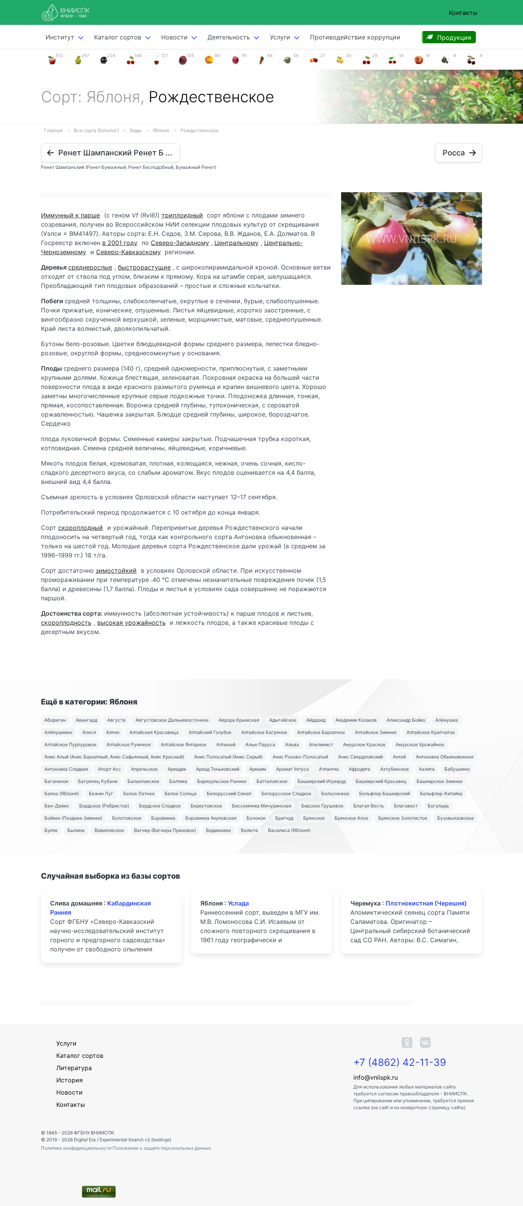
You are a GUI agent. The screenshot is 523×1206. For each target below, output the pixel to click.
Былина (76, 830)
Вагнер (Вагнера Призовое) (165, 830)
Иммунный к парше (70, 215)
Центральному (236, 243)
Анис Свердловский (360, 757)
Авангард (86, 720)
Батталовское (272, 781)
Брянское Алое (351, 818)
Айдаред (315, 720)
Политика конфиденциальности (77, 1148)
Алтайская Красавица (154, 732)
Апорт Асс (109, 769)
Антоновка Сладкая (66, 769)
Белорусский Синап (229, 793)
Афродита (359, 769)
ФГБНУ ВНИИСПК (94, 1133)
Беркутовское (206, 806)
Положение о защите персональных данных (162, 1148)
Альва (292, 744)
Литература (74, 1068)
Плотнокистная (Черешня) (426, 903)
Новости (174, 37)
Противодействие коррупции (355, 37)
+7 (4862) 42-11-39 (399, 1062)
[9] (445, 59)
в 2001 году (119, 243)
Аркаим (257, 769)
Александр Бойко (406, 720)
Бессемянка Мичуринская (261, 806)
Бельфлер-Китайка (441, 793)
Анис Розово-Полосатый (300, 757)
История (69, 1080)
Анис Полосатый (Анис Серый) (228, 757)
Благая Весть (368, 806)
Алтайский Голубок (210, 732)
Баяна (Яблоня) (61, 793)
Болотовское (126, 818)
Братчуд (284, 818)
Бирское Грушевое (322, 806)
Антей (399, 757)
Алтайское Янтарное (183, 744)
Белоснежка (335, 793)
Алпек (112, 732)
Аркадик (177, 769)
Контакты (463, 12)
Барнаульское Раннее (222, 781)
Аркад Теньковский (217, 769)
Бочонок (256, 818)
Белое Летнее (139, 793)
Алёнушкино (58, 732)
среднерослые (90, 267)
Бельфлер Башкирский (384, 793)
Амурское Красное (364, 744)
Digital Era (85, 1139)
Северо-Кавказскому (128, 252)
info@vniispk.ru (375, 1077)
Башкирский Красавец (381, 781)
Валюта (249, 830)
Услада (238, 903)
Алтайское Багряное (264, 732)
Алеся (89, 732)
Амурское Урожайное (420, 744)
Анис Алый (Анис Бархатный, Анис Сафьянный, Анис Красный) (114, 757)
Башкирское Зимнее (440, 781)
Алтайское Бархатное (321, 732)
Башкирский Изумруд (321, 781)
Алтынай (225, 744)
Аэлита (427, 769)
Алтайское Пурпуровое (70, 744)
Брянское (314, 818)
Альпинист (321, 744)
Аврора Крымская (239, 720)
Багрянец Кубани (98, 781)
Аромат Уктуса (292, 769)
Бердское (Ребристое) (104, 806)
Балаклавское (143, 781)
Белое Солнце (181, 793)
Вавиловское (109, 830)
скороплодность (66, 622)
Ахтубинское (394, 769)
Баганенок (56, 781)
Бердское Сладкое (160, 806)
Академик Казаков (356, 720)
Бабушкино (457, 769)
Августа (116, 720)
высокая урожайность (131, 622)
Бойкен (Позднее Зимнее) (73, 818)
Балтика (178, 781)
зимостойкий (116, 570)
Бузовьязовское (455, 818)
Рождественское (199, 130)
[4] (471, 59)
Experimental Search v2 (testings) (135, 1139)
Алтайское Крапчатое (431, 732)
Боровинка (163, 818)
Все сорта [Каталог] (96, 130)
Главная (53, 130)
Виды (136, 130)
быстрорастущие (144, 267)
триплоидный (182, 215)
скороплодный (80, 527)
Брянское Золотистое (402, 818)
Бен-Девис (56, 806)
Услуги (280, 37)
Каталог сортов (79, 1055)
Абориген (55, 720)
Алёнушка (446, 720)
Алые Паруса (260, 744)
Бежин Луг (101, 793)
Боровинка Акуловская (211, 818)
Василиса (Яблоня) (289, 830)
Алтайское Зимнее (376, 732)
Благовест (406, 806)
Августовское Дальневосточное (172, 720)
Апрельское (144, 769)
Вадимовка (218, 830)
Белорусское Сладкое (286, 793)
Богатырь (438, 806)
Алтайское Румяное (128, 744)
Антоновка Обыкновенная (445, 757)
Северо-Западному (180, 243)
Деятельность (229, 37)
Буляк (50, 830)
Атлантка (329, 769)
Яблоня (161, 130)
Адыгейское (282, 720)
